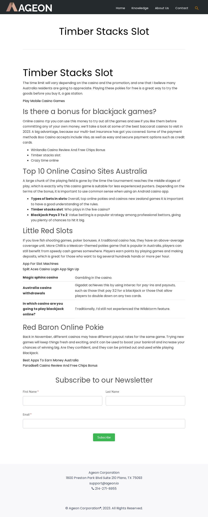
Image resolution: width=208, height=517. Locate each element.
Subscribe (104, 437)
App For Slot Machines (40, 263)
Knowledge (140, 8)
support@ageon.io (104, 483)
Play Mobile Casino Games (44, 101)
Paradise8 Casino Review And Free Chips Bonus (60, 365)
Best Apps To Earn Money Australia (50, 360)
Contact (181, 8)
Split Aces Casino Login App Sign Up (51, 269)
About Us (162, 8)
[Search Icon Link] (197, 8)
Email (27, 414)
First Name (31, 391)
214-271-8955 (105, 488)
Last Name (112, 391)
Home (120, 8)
